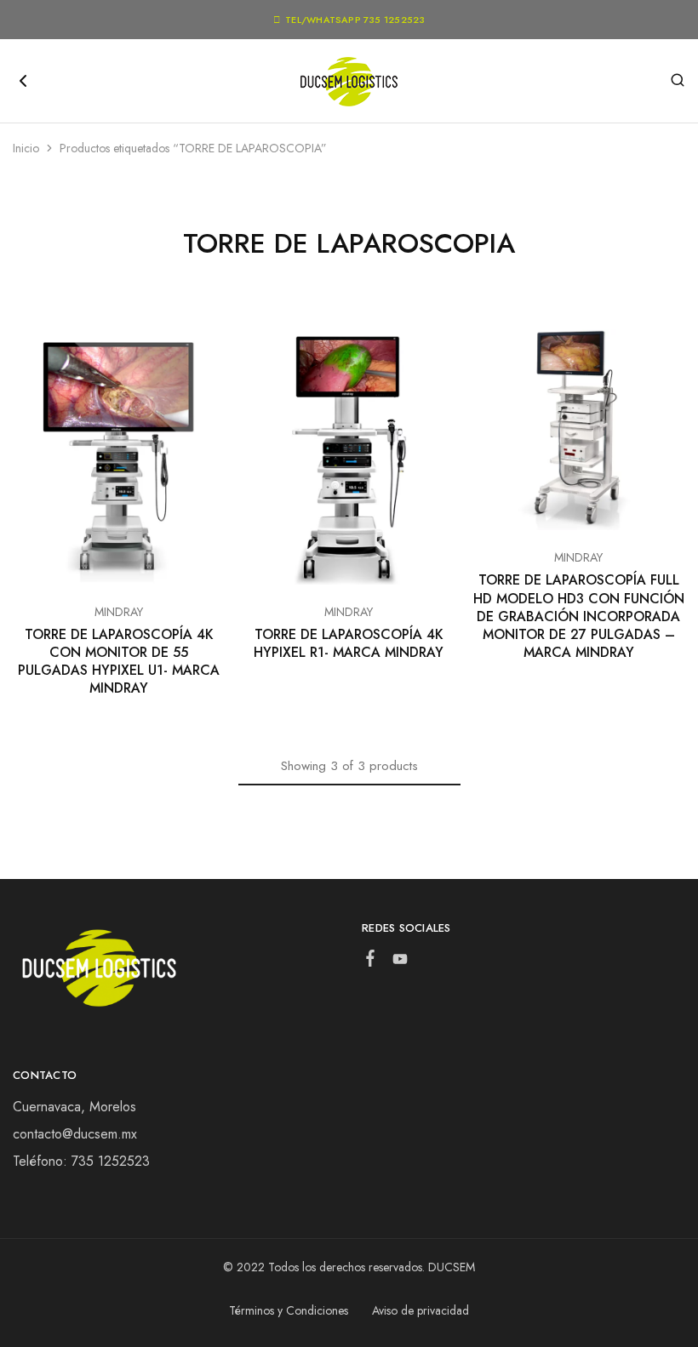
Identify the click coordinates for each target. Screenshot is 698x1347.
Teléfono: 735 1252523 (81, 1161)
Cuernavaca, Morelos (74, 1106)
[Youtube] (400, 962)
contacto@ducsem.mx (75, 1134)
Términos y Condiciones (288, 1310)
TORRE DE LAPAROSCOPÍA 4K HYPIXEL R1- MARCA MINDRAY (348, 643)
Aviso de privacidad (420, 1310)
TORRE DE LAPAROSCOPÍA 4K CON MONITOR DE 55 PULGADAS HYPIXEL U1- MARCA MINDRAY (119, 662)
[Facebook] (371, 961)
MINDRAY (118, 611)
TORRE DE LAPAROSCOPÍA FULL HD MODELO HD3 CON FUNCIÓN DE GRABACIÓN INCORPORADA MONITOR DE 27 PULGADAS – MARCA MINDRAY (578, 616)
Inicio (26, 148)
